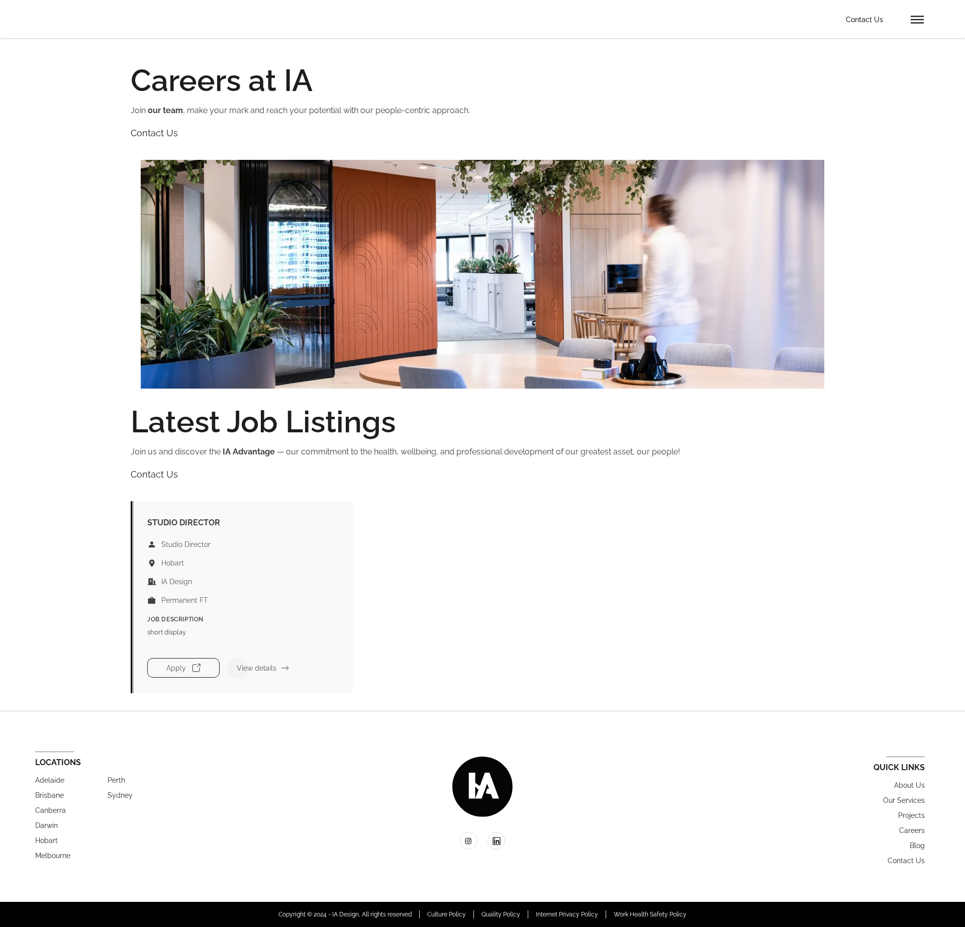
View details (256, 668)
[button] (917, 19)
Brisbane (49, 795)
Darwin (46, 825)
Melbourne (52, 856)
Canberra (50, 810)
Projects (911, 815)
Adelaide (49, 780)
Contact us (906, 861)
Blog (917, 846)
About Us (909, 785)
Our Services (904, 800)
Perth (116, 780)
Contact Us (864, 20)
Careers (912, 830)
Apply (176, 668)
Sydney (120, 795)
